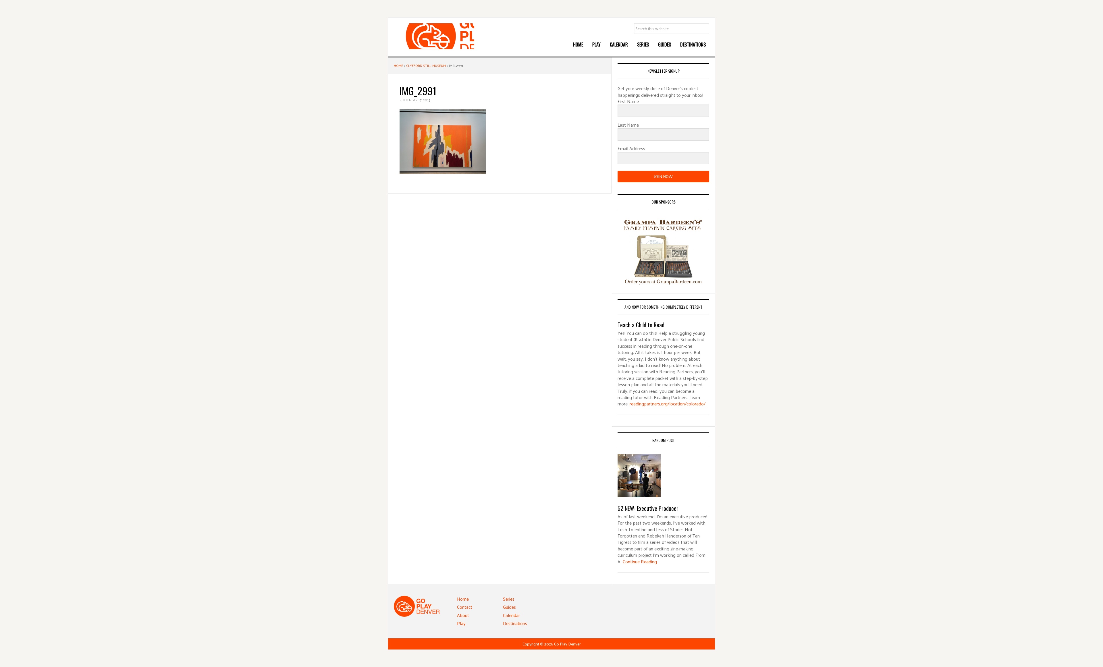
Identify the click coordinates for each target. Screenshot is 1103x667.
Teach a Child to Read (641, 324)
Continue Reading (640, 561)
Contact (464, 607)
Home (398, 65)
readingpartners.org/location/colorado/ (667, 403)
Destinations (515, 623)
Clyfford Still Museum (426, 65)
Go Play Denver (437, 36)
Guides (509, 607)
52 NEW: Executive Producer (648, 508)
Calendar (511, 615)
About (463, 615)
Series (508, 599)
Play (461, 623)
